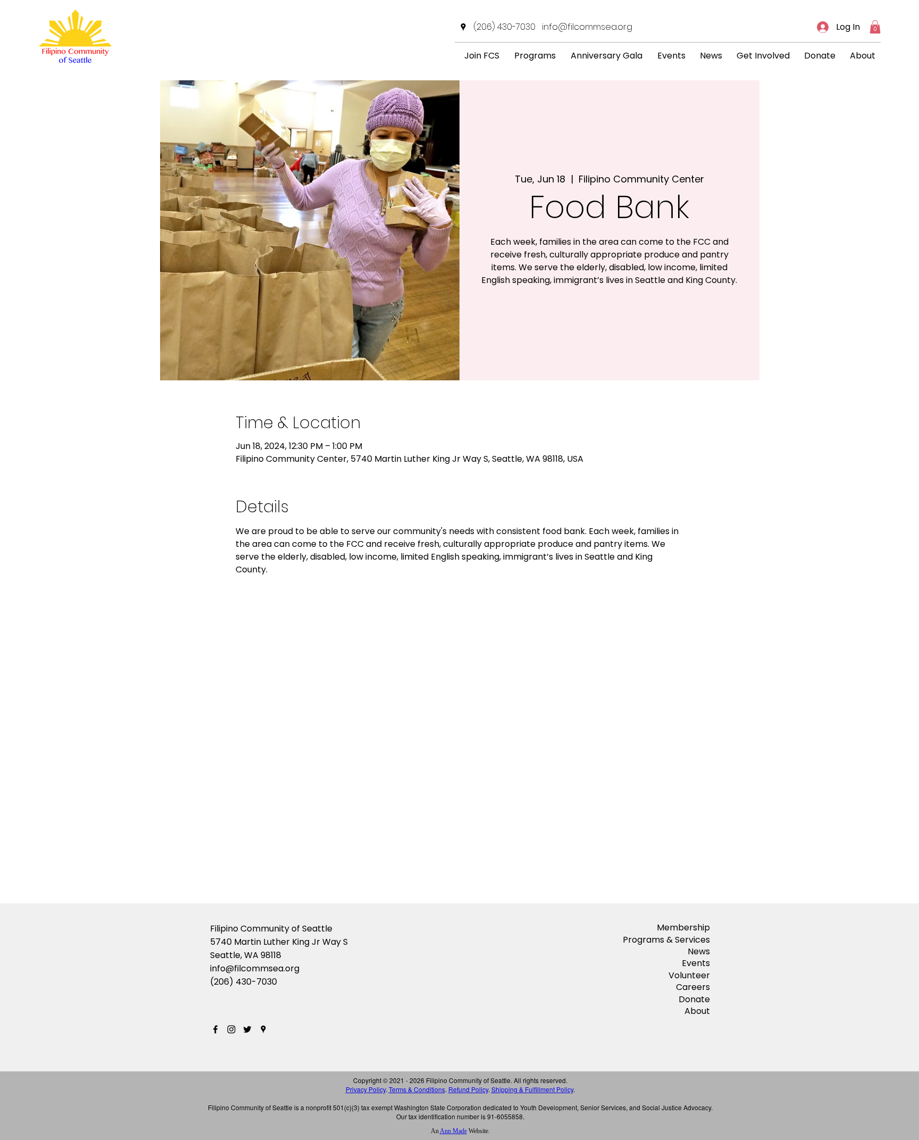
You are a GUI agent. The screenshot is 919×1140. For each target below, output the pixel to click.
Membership (683, 927)
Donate (694, 999)
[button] (875, 27)
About (697, 1011)
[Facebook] (215, 1029)
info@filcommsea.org (254, 968)
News (699, 951)
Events (696, 963)
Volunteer (689, 975)
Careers (693, 987)
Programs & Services (666, 940)
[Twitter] (247, 1029)
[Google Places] (463, 27)
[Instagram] (231, 1029)
